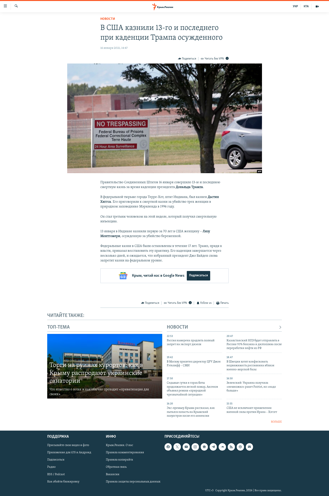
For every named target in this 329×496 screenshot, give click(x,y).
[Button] (187, 58)
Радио (51, 467)
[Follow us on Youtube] (186, 446)
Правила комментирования (125, 452)
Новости (107, 19)
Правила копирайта (119, 459)
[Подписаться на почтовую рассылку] (249, 446)
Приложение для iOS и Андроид (69, 452)
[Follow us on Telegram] (213, 446)
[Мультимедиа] (317, 6)
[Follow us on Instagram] (195, 446)
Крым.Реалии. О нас (119, 445)
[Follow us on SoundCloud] (222, 446)
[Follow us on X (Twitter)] (177, 446)
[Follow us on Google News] (204, 446)
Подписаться (198, 275)
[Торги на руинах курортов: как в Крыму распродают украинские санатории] (104, 366)
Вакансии (112, 474)
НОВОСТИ (177, 327)
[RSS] (231, 446)
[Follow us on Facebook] (168, 446)
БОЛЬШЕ (276, 421)
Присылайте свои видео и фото (68, 445)
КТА (306, 6)
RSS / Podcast (56, 474)
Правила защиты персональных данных (133, 481)
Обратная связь (116, 467)
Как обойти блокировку (63, 481)
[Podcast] (240, 446)
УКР (295, 6)
